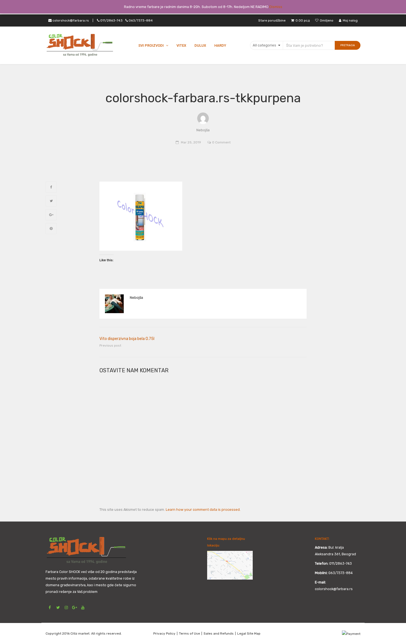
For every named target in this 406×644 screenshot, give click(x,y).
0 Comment (221, 142)
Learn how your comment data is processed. (203, 509)
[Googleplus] (51, 214)
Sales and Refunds (219, 633)
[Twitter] (51, 200)
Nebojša (136, 297)
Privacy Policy (164, 633)
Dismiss (275, 7)
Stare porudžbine (272, 20)
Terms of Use (189, 633)
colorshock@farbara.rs (70, 20)
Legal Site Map (248, 633)
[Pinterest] (51, 228)
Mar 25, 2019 (191, 142)
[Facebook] (51, 187)
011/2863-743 (126, 20)
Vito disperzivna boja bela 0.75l (126, 338)
